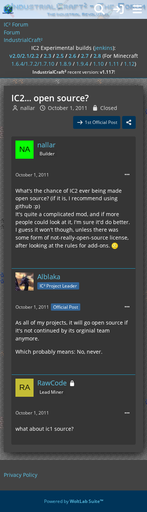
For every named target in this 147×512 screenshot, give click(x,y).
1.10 (98, 63)
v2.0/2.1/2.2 (24, 55)
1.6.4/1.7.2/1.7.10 (32, 63)
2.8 (97, 55)
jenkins (104, 47)
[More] (127, 175)
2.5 (60, 55)
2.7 (85, 55)
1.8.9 (65, 63)
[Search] (99, 9)
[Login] (118, 9)
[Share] (129, 122)
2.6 (72, 55)
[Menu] (137, 9)
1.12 (129, 63)
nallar (27, 107)
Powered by (73, 501)
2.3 (47, 55)
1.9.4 (82, 63)
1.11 (114, 63)
